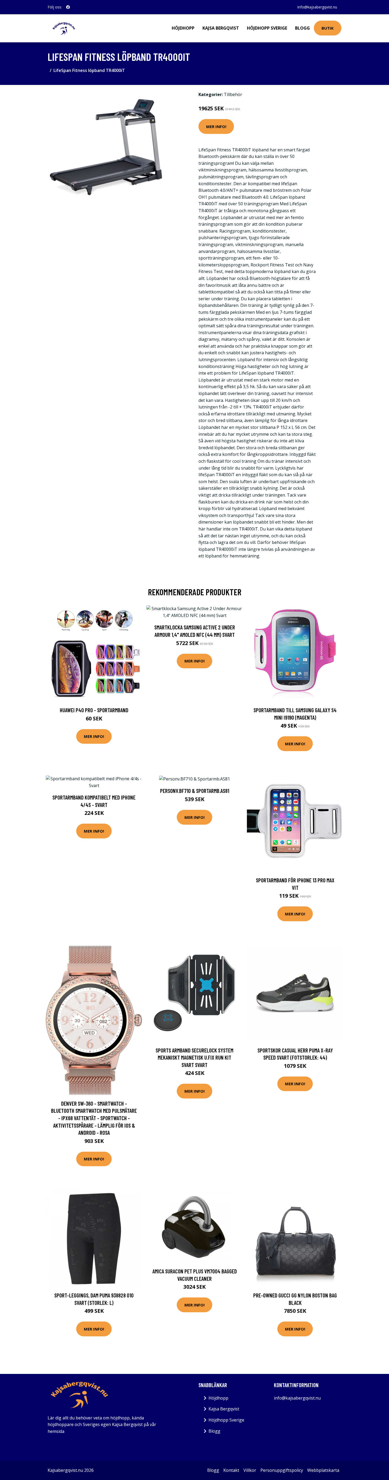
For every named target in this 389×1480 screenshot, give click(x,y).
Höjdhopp (183, 28)
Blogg (302, 28)
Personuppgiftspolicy (281, 1470)
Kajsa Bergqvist (220, 28)
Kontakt (231, 1470)
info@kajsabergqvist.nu (317, 7)
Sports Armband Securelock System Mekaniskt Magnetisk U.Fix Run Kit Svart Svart (194, 1057)
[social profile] (68, 7)
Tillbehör (233, 94)
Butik (328, 28)
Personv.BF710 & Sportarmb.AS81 (194, 790)
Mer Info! (216, 126)
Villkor (249, 1470)
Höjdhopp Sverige (267, 28)
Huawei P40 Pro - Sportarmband (94, 710)
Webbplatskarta (323, 1470)
